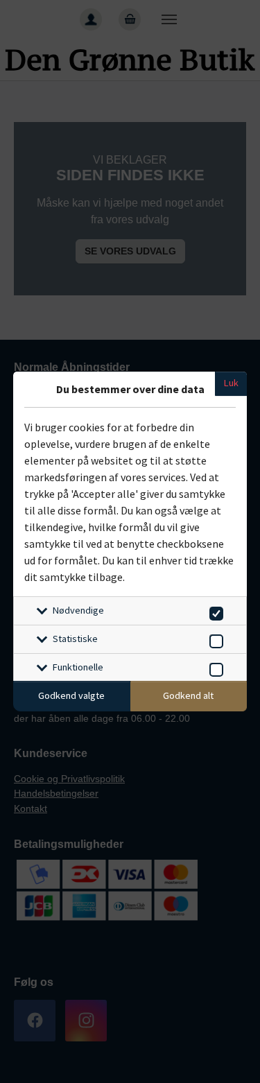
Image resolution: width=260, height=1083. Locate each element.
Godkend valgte (71, 695)
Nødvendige (78, 610)
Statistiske (75, 638)
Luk (231, 382)
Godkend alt (188, 695)
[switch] (213, 611)
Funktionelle (78, 667)
